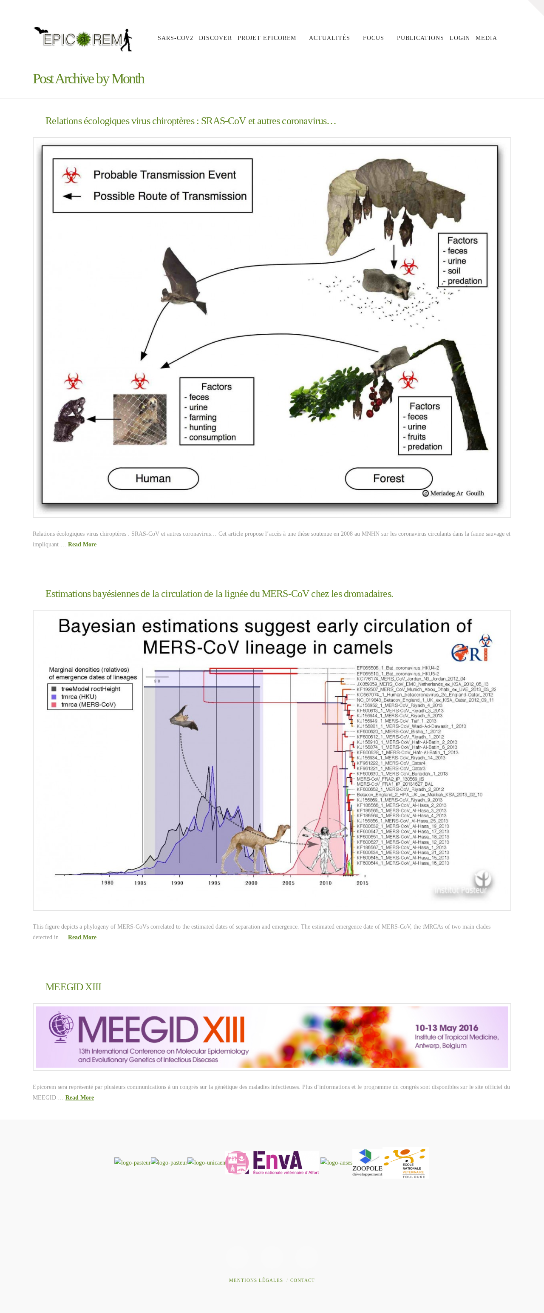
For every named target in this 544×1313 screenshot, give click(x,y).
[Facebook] (472, 9)
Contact (302, 1280)
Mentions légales (256, 1280)
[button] (536, 8)
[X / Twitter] (488, 9)
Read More (82, 544)
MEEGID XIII (73, 986)
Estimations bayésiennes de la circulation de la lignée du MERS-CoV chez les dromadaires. (219, 593)
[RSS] (504, 9)
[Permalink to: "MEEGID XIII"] (272, 1037)
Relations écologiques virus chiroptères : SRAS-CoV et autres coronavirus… (190, 120)
